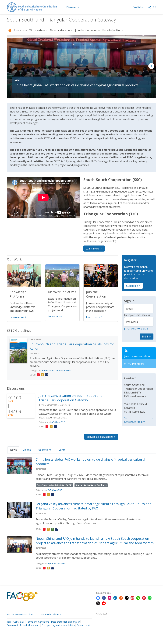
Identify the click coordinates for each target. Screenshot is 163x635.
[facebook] (104, 597)
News (13, 450)
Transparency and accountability (58, 625)
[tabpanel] (81, 514)
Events (61, 450)
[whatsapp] (150, 597)
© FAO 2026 (101, 613)
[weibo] (144, 597)
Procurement (83, 625)
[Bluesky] (98, 597)
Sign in (146, 336)
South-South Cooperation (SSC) (57, 370)
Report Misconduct (30, 625)
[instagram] (109, 597)
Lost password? (135, 329)
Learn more (92, 248)
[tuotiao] (132, 597)
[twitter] (98, 603)
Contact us (19, 621)
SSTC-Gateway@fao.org (134, 420)
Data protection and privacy (65, 621)
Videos (27, 450)
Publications (44, 450)
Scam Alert (12, 625)
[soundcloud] (121, 597)
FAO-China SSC (57, 422)
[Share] (148, 7)
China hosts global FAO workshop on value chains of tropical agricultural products (76, 85)
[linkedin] (115, 597)
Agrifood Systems (56, 563)
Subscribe (132, 286)
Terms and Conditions (37, 621)
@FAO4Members (134, 363)
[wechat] (138, 597)
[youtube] (104, 603)
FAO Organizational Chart (20, 614)
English (137, 7)
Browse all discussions (99, 437)
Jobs (9, 621)
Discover (71, 7)
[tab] (13, 449)
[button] (153, 7)
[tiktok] (127, 597)
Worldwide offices (49, 614)
